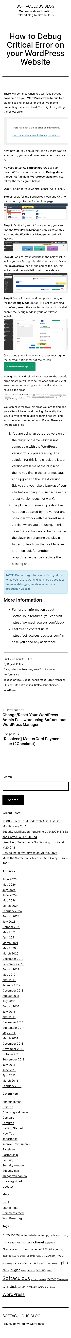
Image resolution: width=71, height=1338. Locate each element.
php (64, 1262)
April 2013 (9, 1075)
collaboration (26, 1243)
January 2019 (11, 985)
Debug (26, 679)
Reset (23, 1270)
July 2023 (9, 921)
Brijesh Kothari (15, 664)
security (41, 1270)
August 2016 (10, 1006)
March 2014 (10, 1038)
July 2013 (8, 1064)
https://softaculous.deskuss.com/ (36, 635)
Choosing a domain (15, 1112)
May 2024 (9, 900)
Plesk (5, 1270)
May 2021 (8, 932)
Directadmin (9, 1249)
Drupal (21, 1249)
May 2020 (9, 948)
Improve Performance (16, 1144)
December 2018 (12, 990)
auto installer (29, 1235)
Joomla (31, 1255)
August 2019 (10, 969)
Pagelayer (9, 1149)
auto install (11, 1235)
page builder (44, 1263)
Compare (8, 1117)
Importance (10, 1138)
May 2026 (9, 884)
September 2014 (13, 1027)
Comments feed (13, 1213)
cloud (11, 1242)
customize (50, 1242)
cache (4, 1243)
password (55, 1263)
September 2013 (13, 1059)
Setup (49, 1270)
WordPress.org (12, 1218)
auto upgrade (46, 1235)
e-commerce (33, 1249)
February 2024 (12, 911)
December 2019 (12, 958)
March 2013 (10, 1080)
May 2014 (9, 1033)
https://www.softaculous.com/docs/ (38, 622)
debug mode (39, 679)
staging (42, 1279)
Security (7, 1160)
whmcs (42, 1287)
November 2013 (13, 1049)
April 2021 (9, 937)
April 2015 (9, 1017)
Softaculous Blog (35, 6)
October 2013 (11, 1054)
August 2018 (10, 995)
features (47, 1249)
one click (17, 1263)
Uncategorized (12, 1181)
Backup (59, 1235)
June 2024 (9, 895)
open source (30, 1263)
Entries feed (10, 1207)
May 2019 (9, 974)
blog (66, 1235)
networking (7, 1263)
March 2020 (10, 953)
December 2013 (12, 1043)
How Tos (39, 669)
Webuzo (32, 1286)
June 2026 (9, 879)
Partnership (10, 1154)
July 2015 (8, 1011)
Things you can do (14, 1176)
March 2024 (10, 905)
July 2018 (8, 1001)
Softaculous (41, 685)
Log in (6, 1202)
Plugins (8, 685)
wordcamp (51, 1287)
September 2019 (13, 964)
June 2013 (9, 1070)
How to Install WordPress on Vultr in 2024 (29, 852)
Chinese (7, 1107)
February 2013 (11, 1086)
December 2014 (12, 1022)
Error (50, 679)
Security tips (10, 1170)
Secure (31, 1270)
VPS (23, 1286)
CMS (18, 1242)
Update (15, 1287)
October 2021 (11, 927)
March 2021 (10, 943)
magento (40, 1256)
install (23, 1256)
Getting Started (12, 1128)
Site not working (23, 685)
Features (27, 669)
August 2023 (10, 916)
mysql (60, 1255)
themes (53, 685)
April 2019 (9, 980)
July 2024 (9, 890)
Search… (8, 777)
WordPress (10, 690)
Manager (60, 679)
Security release (13, 1165)
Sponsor (34, 1279)
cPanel (38, 1242)
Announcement (12, 1101)
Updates (8, 1186)
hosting (15, 1256)
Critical (17, 679)
